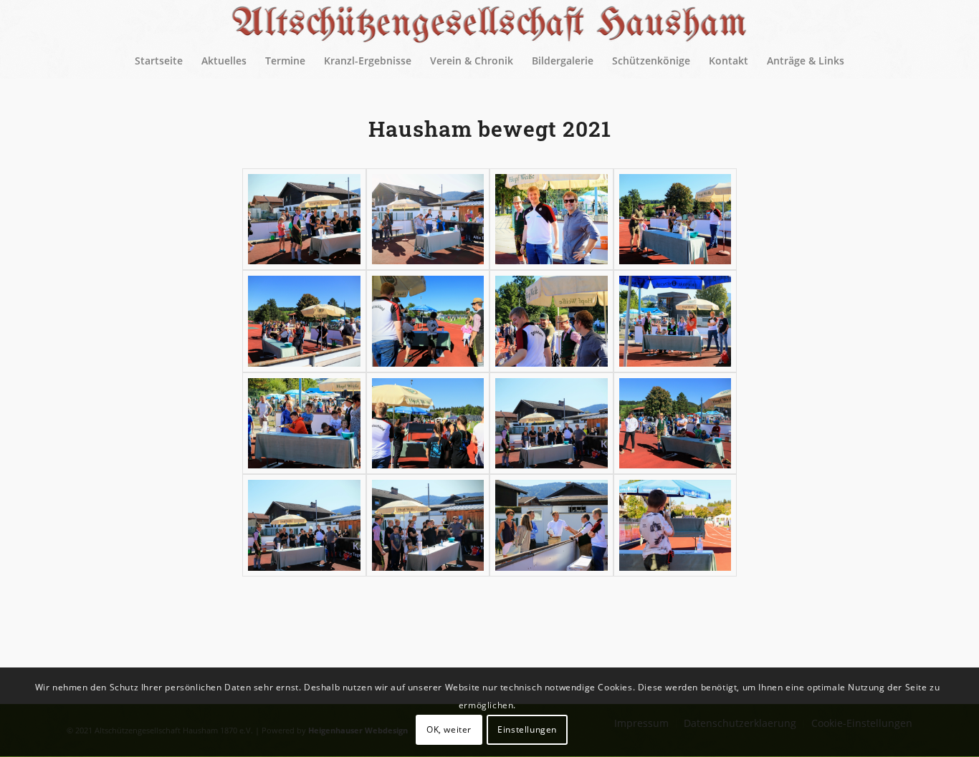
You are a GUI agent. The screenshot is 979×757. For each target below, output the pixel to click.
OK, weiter (449, 729)
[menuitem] (158, 61)
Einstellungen (527, 729)
